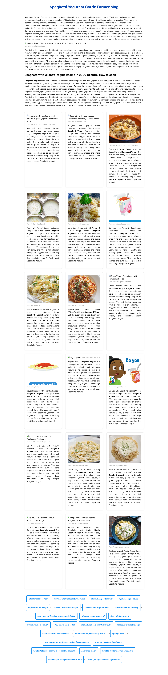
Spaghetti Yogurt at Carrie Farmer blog (84, 7)
